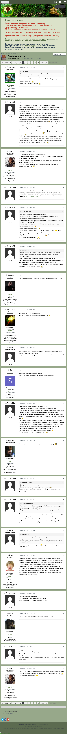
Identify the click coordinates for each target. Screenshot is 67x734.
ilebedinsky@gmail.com (32, 46)
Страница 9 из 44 (53, 62)
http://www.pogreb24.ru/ (32, 196)
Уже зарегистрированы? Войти (44, 7)
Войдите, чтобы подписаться (10, 53)
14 (38, 62)
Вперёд (42, 62)
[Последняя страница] (46, 62)
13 (35, 62)
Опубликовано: (27, 67)
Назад (6, 62)
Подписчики (57, 54)
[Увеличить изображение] (33, 81)
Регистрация (60, 6)
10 (25, 62)
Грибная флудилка (36, 58)
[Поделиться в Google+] (8, 719)
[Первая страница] (2, 62)
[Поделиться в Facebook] (5, 719)
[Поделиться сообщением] (63, 67)
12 (31, 62)
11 (28, 62)
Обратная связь (43, 724)
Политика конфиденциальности (28, 724)
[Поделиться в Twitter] (2, 719)
